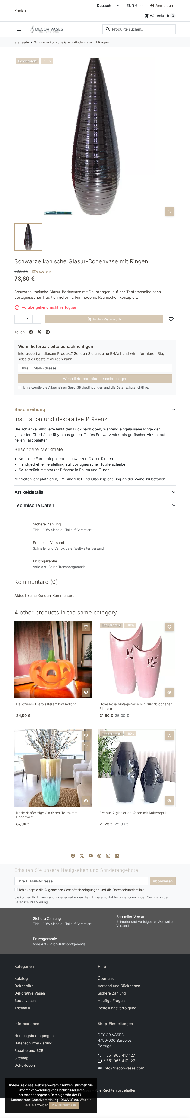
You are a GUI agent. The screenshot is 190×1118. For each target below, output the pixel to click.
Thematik (22, 1008)
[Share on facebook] (31, 332)
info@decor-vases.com (124, 1068)
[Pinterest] (99, 855)
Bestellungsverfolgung (117, 1008)
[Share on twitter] (39, 332)
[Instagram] (108, 855)
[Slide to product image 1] (28, 237)
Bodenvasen (25, 1000)
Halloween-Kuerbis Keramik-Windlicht (46, 704)
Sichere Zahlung (112, 993)
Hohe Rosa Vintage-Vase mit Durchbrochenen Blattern (136, 706)
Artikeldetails (29, 492)
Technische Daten (34, 505)
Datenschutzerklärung (33, 1043)
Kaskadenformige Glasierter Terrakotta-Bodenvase (47, 815)
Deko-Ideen (24, 1065)
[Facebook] (73, 855)
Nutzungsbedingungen (34, 1035)
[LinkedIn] (117, 855)
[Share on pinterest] (47, 332)
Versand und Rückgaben (119, 985)
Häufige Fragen (111, 1000)
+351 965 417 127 (119, 1055)
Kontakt (21, 10)
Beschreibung (29, 409)
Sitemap (21, 1058)
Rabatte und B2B (28, 1050)
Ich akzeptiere (64, 1105)
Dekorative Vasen (29, 993)
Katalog (21, 978)
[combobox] (139, 29)
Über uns (106, 978)
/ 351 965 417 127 (119, 1060)
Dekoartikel (24, 985)
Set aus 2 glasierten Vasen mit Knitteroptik (133, 813)
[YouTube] (91, 855)
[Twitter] (82, 855)
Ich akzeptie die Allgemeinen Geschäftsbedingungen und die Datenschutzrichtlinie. (86, 387)
